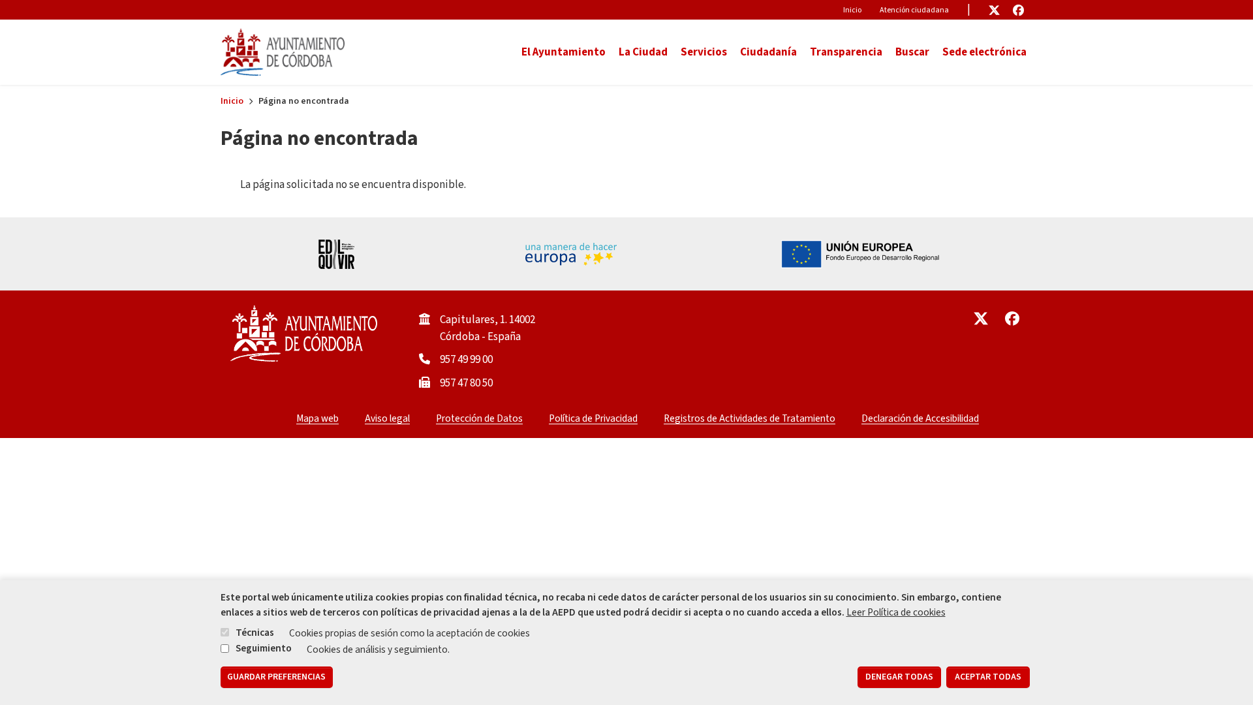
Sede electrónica (984, 52)
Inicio (852, 10)
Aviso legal (387, 418)
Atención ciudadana (914, 10)
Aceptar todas (988, 677)
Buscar (912, 52)
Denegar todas (899, 677)
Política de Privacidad (593, 418)
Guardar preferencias (276, 677)
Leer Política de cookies (896, 612)
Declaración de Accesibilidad (920, 418)
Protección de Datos (479, 418)
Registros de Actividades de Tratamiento (749, 418)
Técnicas (255, 632)
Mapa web (317, 418)
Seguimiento (264, 648)
